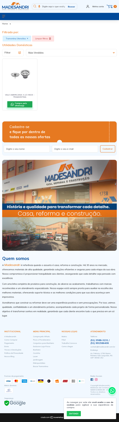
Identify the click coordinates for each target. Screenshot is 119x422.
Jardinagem (38, 360)
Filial (64, 340)
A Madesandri (10, 336)
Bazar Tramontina (40, 366)
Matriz (64, 336)
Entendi (73, 413)
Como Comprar (10, 340)
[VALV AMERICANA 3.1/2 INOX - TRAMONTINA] (20, 74)
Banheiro (36, 350)
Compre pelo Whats (41, 336)
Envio (6, 346)
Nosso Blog (9, 356)
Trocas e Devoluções (12, 350)
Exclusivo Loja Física (41, 346)
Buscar (71, 6)
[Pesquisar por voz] (39, 6)
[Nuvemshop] (52, 418)
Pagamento (9, 343)
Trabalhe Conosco (69, 343)
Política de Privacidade (13, 353)
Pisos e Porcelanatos (42, 340)
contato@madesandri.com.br (102, 347)
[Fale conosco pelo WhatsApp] (112, 391)
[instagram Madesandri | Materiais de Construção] (96, 379)
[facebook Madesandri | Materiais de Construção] (91, 379)
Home (5, 23)
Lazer (35, 356)
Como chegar (67, 346)
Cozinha (36, 353)
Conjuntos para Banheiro (43, 343)
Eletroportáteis (39, 363)
